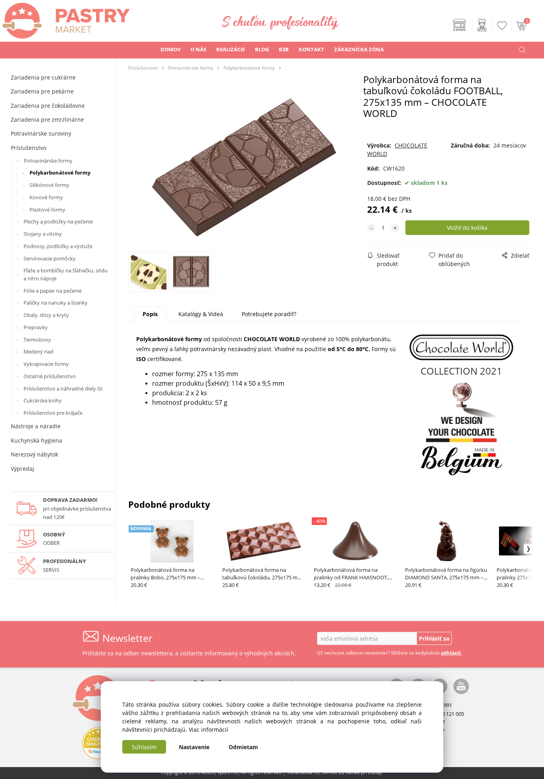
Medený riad (38, 351)
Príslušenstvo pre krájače (52, 412)
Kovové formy (46, 197)
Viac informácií (208, 729)
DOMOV (170, 49)
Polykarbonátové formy (59, 172)
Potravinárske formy (48, 160)
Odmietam (243, 747)
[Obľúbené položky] (502, 26)
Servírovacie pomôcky (49, 258)
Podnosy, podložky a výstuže (57, 246)
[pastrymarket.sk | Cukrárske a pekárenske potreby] (65, 18)
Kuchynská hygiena (36, 440)
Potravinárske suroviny (41, 133)
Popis (150, 314)
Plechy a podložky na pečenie (58, 221)
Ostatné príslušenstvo (49, 376)
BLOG (262, 49)
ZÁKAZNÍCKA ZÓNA (359, 49)
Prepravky (35, 327)
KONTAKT (311, 49)
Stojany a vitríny (42, 233)
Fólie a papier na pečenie (52, 290)
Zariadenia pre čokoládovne (48, 105)
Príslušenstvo (28, 148)
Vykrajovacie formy (46, 363)
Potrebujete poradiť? (269, 314)
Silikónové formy (49, 184)
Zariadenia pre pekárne (42, 91)
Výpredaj (22, 468)
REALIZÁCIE (230, 49)
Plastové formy (47, 209)
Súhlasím (144, 747)
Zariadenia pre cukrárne (43, 77)
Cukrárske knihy (42, 400)
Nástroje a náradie (36, 426)
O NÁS (198, 49)
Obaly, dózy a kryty (46, 315)
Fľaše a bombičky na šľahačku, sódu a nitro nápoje (65, 274)
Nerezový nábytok (34, 454)
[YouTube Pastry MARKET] (461, 686)
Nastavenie (194, 747)
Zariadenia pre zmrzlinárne (47, 119)
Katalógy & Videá (200, 314)
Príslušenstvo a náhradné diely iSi (62, 388)
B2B (284, 49)
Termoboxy (37, 339)
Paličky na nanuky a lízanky (55, 302)
